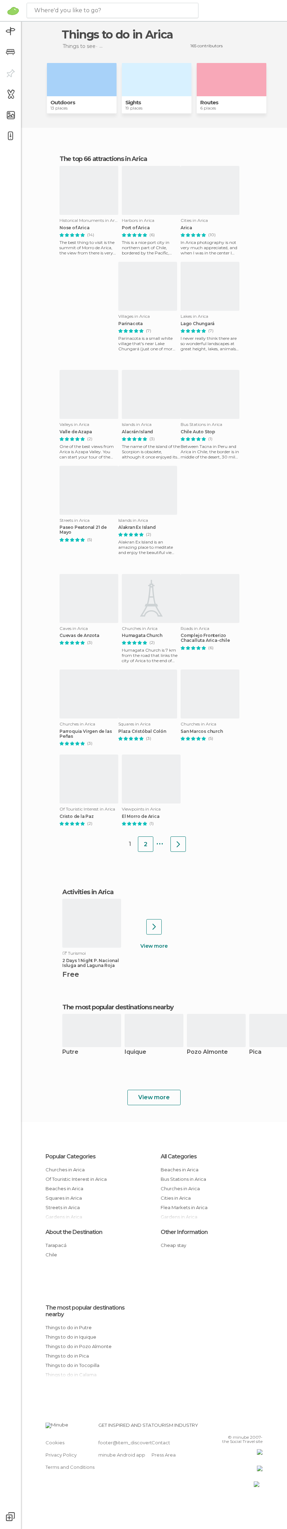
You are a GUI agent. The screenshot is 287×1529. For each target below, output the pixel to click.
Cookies (55, 1442)
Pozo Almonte (207, 1052)
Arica (186, 227)
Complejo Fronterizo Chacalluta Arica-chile (205, 638)
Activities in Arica (87, 892)
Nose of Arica (74, 227)
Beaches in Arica (64, 1188)
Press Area (164, 1455)
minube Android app (121, 1455)
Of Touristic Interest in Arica (76, 1179)
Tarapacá (56, 1245)
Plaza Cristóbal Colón (142, 731)
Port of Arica (135, 227)
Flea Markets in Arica (184, 1207)
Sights (133, 102)
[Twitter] (239, 1427)
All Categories (179, 1156)
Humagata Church (142, 635)
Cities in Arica (176, 1198)
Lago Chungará (197, 323)
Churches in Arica (65, 1169)
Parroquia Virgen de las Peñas (85, 734)
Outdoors (62, 102)
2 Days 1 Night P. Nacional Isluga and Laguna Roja (90, 963)
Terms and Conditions (70, 1467)
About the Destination (74, 1232)
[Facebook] (230, 1427)
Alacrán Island (137, 431)
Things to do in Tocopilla (72, 1365)
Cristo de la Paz (76, 816)
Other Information (184, 1232)
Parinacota (130, 323)
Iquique (135, 1052)
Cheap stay (173, 1245)
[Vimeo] (249, 1427)
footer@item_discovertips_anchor (137, 1442)
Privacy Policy (61, 1455)
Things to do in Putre (69, 1327)
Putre (70, 1052)
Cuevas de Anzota (79, 635)
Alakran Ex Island (137, 527)
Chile (51, 1254)
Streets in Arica (63, 1207)
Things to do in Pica (67, 1356)
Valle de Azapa (75, 431)
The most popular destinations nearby (117, 1007)
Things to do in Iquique (71, 1337)
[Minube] (13, 11)
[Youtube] (258, 1427)
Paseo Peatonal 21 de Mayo (83, 530)
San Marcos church (202, 731)
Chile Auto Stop (198, 431)
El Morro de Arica (141, 816)
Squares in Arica (64, 1198)
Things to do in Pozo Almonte (79, 1346)
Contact (161, 1442)
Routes (209, 102)
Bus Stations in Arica (183, 1179)
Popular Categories (71, 1156)
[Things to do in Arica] (178, 844)
